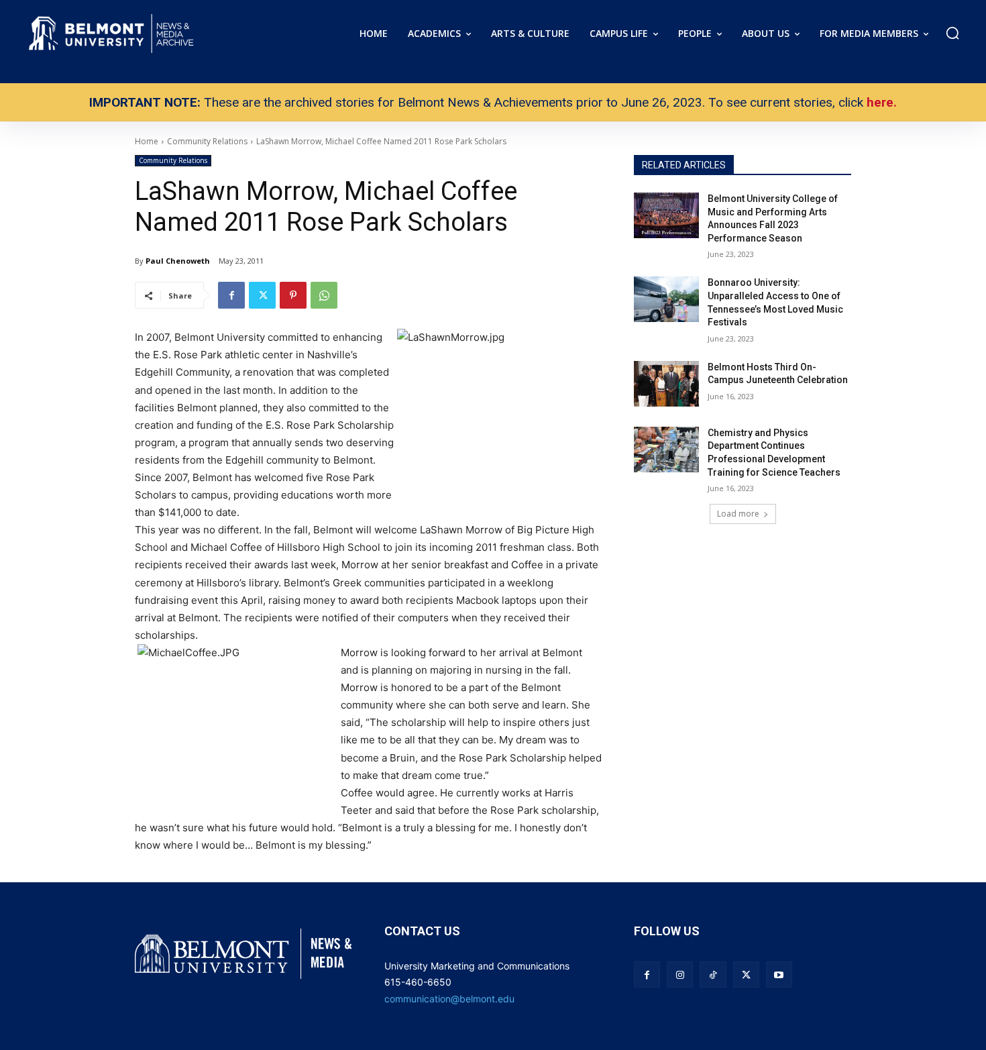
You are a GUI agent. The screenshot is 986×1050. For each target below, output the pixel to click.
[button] (952, 32)
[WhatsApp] (324, 295)
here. (882, 102)
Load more (738, 513)
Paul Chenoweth (178, 261)
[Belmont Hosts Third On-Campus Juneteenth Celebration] (666, 384)
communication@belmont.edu (449, 998)
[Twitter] (262, 295)
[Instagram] (680, 974)
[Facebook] (231, 295)
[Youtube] (779, 974)
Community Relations (173, 160)
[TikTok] (713, 974)
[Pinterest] (293, 295)
